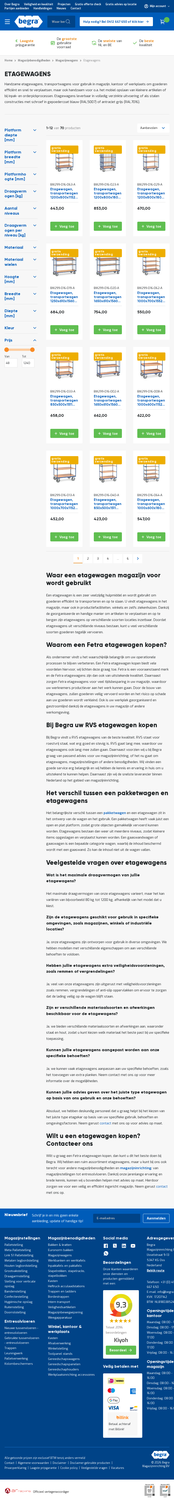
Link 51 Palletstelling (19, 1255)
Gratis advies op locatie (121, 4)
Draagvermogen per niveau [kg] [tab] (16, 230)
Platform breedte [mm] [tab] (13, 157)
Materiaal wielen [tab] (14, 262)
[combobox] (61, 22)
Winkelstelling (58, 1348)
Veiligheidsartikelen (62, 1307)
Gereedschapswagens (64, 1359)
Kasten (53, 1281)
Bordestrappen (58, 1297)
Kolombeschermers (19, 1364)
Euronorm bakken (60, 1250)
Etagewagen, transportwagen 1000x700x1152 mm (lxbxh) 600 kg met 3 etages (64, 504)
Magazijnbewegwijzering (65, 1312)
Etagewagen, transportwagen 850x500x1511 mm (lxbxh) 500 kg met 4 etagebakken (64, 401)
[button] (156, 6)
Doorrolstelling (15, 1312)
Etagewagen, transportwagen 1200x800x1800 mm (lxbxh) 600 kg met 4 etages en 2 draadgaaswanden (151, 194)
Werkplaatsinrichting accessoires (71, 1375)
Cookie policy (68, 1468)
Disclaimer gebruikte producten (90, 1463)
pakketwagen (115, 813)
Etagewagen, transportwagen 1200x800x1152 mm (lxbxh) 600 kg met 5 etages (64, 194)
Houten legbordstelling (21, 1266)
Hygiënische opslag (18, 1302)
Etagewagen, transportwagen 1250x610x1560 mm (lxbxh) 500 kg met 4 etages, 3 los (64, 297)
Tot (24, 356)
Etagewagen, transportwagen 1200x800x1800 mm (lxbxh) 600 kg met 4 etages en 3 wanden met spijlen (107, 194)
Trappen (10, 1348)
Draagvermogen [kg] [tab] (16, 194)
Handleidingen (43, 8)
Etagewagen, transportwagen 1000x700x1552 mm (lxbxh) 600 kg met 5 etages (151, 297)
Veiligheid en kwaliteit (38, 4)
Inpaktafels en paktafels (65, 1266)
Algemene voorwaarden (33, 1463)
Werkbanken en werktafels (66, 1260)
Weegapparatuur (60, 1318)
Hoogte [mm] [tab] (12, 279)
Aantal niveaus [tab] (12, 211)
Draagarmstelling (17, 1276)
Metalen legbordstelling (22, 1260)
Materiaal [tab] (14, 248)
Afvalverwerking (59, 1343)
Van (7, 356)
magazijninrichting (135, 1168)
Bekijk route (155, 1270)
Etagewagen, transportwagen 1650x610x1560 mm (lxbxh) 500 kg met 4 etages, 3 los (107, 297)
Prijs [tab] (8, 340)
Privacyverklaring (15, 1468)
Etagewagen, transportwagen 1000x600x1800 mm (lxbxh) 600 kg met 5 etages (151, 504)
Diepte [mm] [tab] (11, 313)
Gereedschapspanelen (64, 1364)
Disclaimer (59, 1463)
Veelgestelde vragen (94, 1468)
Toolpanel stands (60, 1354)
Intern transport (59, 1302)
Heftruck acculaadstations (66, 1286)
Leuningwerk (13, 1353)
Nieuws (61, 8)
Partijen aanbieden (17, 8)
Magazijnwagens (60, 1255)
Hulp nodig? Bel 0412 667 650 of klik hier (113, 22)
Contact (76, 8)
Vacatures (117, 1468)
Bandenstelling (15, 1291)
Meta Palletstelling (18, 1250)
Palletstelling (14, 1245)
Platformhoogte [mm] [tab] (15, 176)
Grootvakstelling (16, 1271)
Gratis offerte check (88, 4)
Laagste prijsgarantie (43, 1468)
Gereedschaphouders (63, 1369)
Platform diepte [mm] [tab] (13, 135)
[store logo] (28, 22)
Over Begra (12, 4)
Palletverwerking (16, 1358)
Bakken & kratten (60, 1245)
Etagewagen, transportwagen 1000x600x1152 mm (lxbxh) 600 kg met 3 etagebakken (151, 401)
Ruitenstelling (14, 1307)
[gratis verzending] (64, 172)
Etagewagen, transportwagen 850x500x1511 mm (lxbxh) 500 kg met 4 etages (107, 504)
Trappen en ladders (62, 1291)
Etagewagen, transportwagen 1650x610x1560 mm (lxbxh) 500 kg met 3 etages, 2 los (107, 401)
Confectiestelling (16, 1297)
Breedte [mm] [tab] (12, 296)
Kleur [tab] (9, 328)
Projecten (64, 4)
